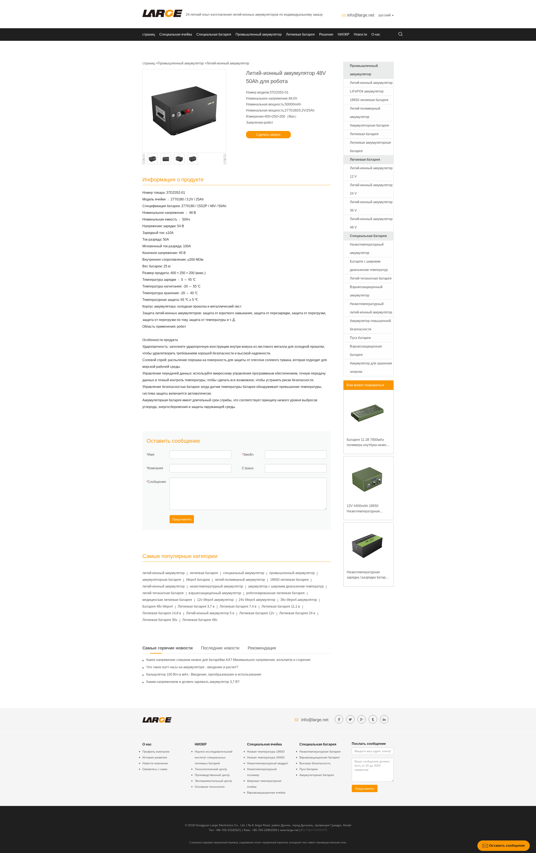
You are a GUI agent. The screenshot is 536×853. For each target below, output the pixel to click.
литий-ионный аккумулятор (163, 573)
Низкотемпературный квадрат (267, 763)
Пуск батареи (360, 338)
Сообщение (157, 482)
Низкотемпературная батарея (320, 751)
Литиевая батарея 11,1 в (281, 606)
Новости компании (155, 763)
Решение (326, 34)
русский (385, 15)
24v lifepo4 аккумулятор (257, 600)
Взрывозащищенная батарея (319, 757)
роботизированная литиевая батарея (275, 593)
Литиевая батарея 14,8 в (161, 613)
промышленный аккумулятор (292, 573)
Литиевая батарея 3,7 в (196, 606)
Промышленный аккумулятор (259, 34)
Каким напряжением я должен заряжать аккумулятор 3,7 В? (193, 682)
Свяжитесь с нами (154, 769)
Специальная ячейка (175, 34)
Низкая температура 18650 (266, 751)
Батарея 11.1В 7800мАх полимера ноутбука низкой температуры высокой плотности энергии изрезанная (367, 443)
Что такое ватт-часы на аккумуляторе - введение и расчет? (192, 667)
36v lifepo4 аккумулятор (298, 600)
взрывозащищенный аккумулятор (215, 593)
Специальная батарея (213, 34)
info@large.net (360, 15)
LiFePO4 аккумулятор (367, 91)
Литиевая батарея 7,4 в (238, 606)
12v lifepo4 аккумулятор (215, 600)
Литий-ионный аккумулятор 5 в (210, 613)
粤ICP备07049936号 (313, 830)
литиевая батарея (204, 573)
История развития (154, 757)
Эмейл (248, 454)
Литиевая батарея (300, 34)
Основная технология (210, 786)
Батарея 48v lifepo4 (157, 606)
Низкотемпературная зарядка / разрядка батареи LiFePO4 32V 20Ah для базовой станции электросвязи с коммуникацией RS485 (368, 575)
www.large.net (289, 830)
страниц (148, 34)
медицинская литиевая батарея (167, 600)
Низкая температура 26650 (266, 757)
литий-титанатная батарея (163, 593)
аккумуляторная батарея (161, 579)
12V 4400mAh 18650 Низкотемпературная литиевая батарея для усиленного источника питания (364, 509)
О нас (375, 34)
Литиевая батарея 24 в (297, 613)
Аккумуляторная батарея (369, 125)
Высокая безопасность (315, 763)
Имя (151, 454)
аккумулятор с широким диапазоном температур (286, 586)
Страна (247, 468)
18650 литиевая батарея (289, 579)
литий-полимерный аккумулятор (240, 579)
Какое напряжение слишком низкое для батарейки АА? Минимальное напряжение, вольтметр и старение (228, 660)
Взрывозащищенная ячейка (266, 792)
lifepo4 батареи (198, 579)
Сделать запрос (268, 134)
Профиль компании (155, 751)
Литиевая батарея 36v (159, 620)
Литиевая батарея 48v (199, 620)
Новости (360, 34)
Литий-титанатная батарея (371, 278)
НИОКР (343, 34)
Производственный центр (212, 775)
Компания (155, 468)
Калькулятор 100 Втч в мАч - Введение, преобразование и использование (203, 674)
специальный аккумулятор (243, 573)
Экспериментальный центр (213, 780)
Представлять (181, 519)
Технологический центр (211, 769)
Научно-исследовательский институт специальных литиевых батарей (213, 757)
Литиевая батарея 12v (256, 613)
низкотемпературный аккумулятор (216, 586)
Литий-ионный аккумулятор (227, 63)
